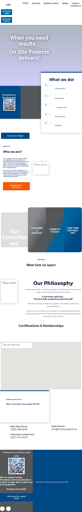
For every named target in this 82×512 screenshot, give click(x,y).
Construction (62, 107)
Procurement (60, 88)
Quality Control (51, 3)
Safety (65, 3)
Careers (75, 3)
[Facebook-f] (2, 508)
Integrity (58, 125)
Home (25, 3)
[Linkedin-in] (8, 508)
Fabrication (59, 98)
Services (36, 3)
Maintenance (60, 116)
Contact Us (75, 6)
